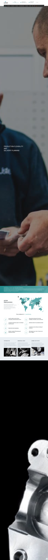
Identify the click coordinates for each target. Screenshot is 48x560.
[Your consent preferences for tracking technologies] (46, 558)
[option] (24, 146)
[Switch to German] (36, 6)
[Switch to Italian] (33, 6)
